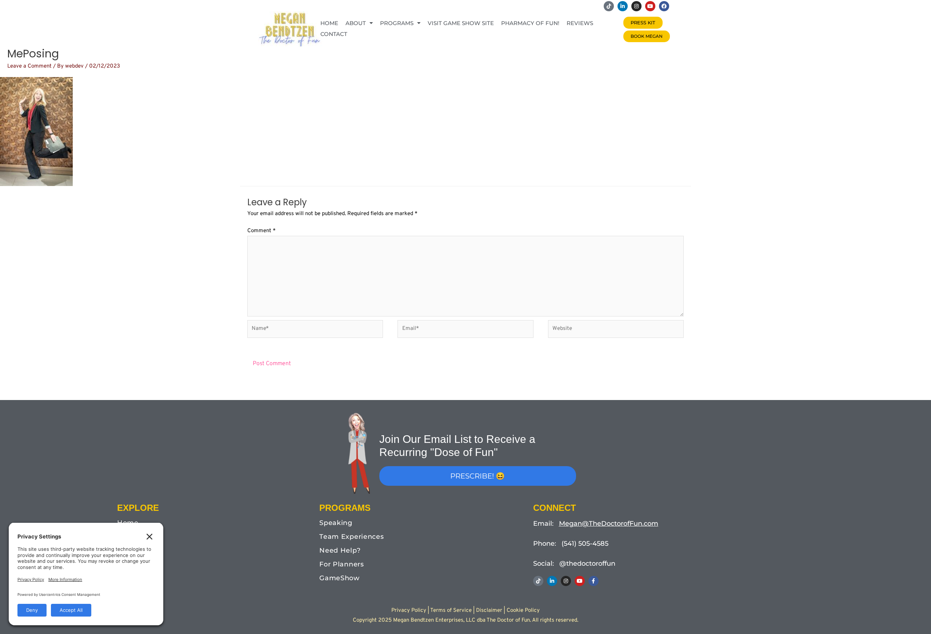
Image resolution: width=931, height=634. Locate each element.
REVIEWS (580, 23)
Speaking (335, 523)
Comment (261, 230)
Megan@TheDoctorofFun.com (608, 524)
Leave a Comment (29, 66)
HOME (329, 23)
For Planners (341, 564)
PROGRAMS (396, 23)
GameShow (339, 578)
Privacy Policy (408, 610)
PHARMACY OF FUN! (530, 23)
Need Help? (339, 550)
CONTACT (333, 34)
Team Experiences (351, 537)
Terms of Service (451, 610)
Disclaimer (489, 610)
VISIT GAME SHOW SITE (461, 23)
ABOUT (355, 23)
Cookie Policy (523, 610)
